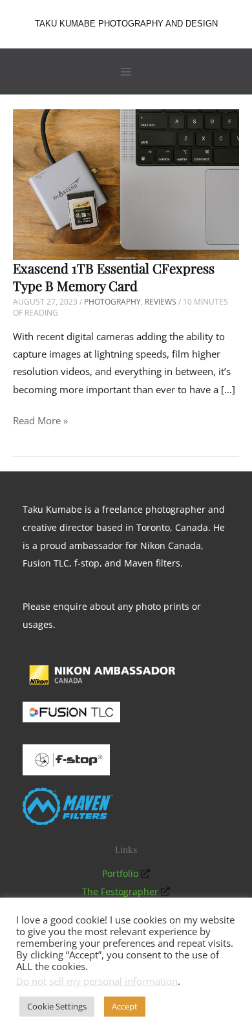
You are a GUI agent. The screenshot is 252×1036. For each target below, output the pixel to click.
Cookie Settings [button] (57, 1006)
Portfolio (120, 873)
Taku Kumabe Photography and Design (126, 23)
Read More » (40, 421)
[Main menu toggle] (126, 71)
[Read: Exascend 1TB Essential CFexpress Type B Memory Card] (126, 183)
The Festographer (120, 891)
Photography (112, 302)
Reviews (160, 302)
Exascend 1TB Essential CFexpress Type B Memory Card (114, 276)
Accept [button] (125, 1006)
